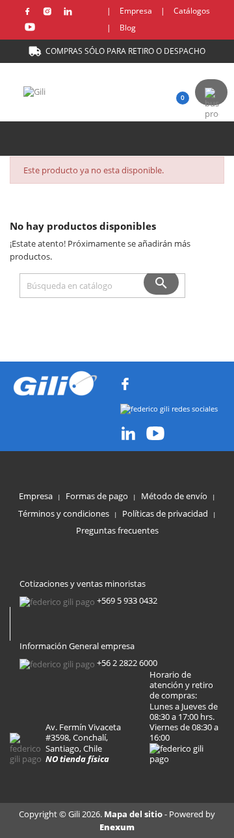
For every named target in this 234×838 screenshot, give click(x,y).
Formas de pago (97, 496)
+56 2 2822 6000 (127, 663)
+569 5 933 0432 (127, 600)
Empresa (136, 10)
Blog (128, 27)
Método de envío (174, 496)
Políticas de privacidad (165, 513)
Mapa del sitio (134, 814)
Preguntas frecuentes (117, 530)
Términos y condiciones (63, 513)
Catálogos (192, 10)
